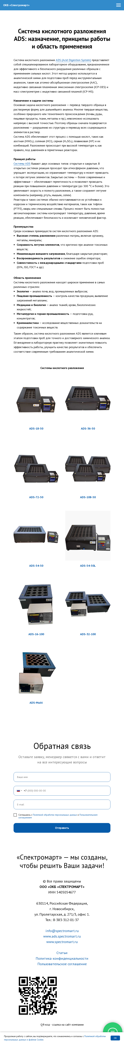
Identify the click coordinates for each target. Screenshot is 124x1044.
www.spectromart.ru (62, 941)
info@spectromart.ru (62, 931)
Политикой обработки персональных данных (55, 814)
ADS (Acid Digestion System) (73, 60)
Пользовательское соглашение (62, 964)
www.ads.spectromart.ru (62, 936)
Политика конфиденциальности (62, 958)
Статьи (62, 952)
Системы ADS (22, 163)
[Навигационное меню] (118, 5)
